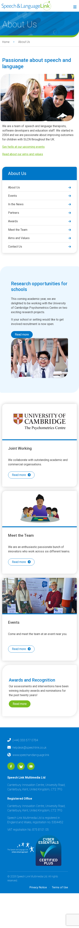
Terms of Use (60, 901)
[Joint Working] (39, 421)
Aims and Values (19, 238)
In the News (16, 204)
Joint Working (20, 448)
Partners (13, 212)
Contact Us (15, 246)
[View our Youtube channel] (31, 780)
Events (12, 195)
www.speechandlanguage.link (30, 769)
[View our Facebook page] (11, 780)
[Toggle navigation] (74, 8)
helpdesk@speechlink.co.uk (29, 761)
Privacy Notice (38, 901)
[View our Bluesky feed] (21, 780)
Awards (13, 221)
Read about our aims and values (22, 154)
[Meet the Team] (39, 513)
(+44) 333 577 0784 (25, 754)
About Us (14, 187)
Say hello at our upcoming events (23, 147)
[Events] (39, 605)
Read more (22, 334)
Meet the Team (17, 229)
